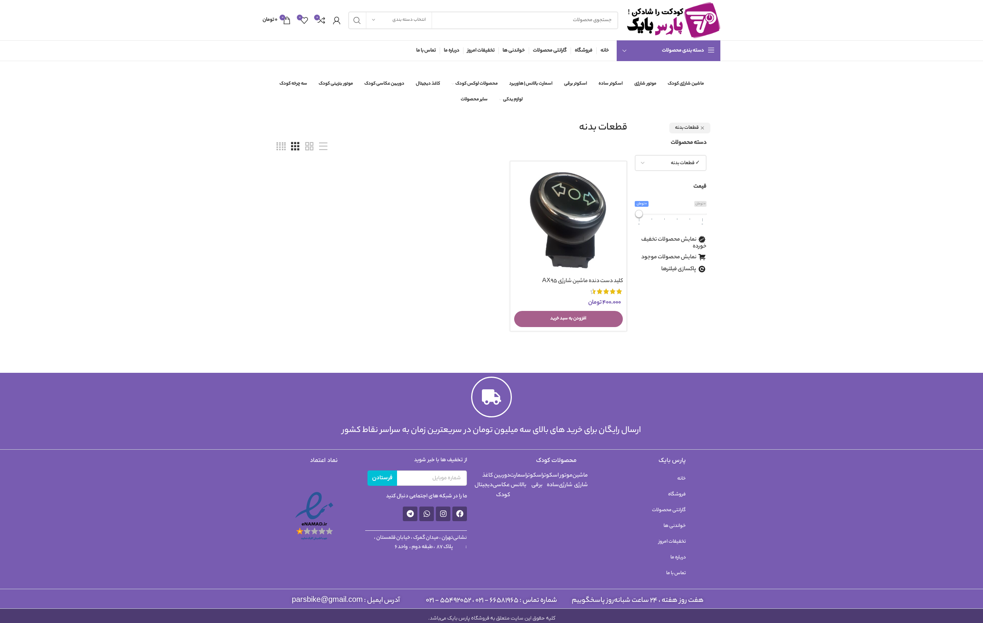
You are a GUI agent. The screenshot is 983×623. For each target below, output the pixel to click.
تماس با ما (676, 573)
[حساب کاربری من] (336, 20)
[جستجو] (357, 20)
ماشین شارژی (580, 480)
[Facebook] (459, 514)
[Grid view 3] (295, 147)
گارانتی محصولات (669, 510)
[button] (568, 319)
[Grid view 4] (281, 147)
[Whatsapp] (426, 514)
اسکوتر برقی (534, 480)
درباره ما (678, 557)
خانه (681, 479)
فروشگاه (677, 494)
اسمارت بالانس (518, 480)
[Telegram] (410, 514)
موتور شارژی (566, 480)
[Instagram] (443, 514)
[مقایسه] (520, 177)
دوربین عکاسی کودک (501, 485)
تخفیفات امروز (672, 542)
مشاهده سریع (520, 195)
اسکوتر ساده (551, 480)
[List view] (323, 147)
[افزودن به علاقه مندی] (520, 212)
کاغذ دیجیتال (484, 480)
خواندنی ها (675, 526)
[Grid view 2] (309, 147)
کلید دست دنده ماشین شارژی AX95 (582, 281)
